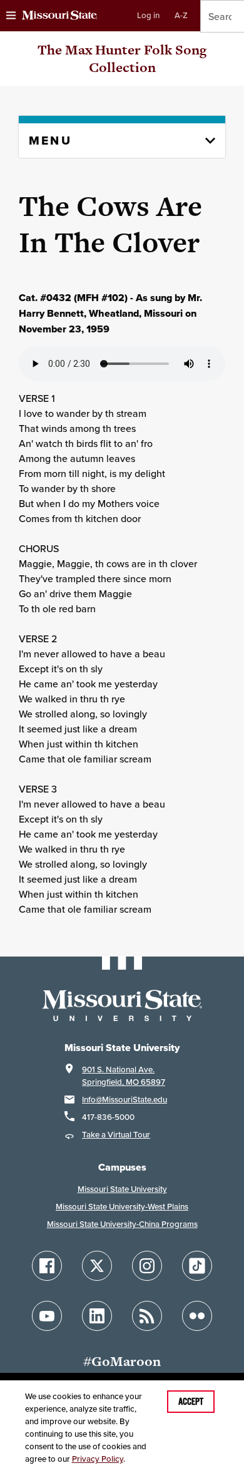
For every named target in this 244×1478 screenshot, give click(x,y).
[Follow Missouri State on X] (97, 1266)
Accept (190, 1401)
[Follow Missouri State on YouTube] (47, 1316)
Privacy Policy (97, 1459)
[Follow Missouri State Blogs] (147, 1316)
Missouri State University (122, 1189)
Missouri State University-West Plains (122, 1207)
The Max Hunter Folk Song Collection (122, 58)
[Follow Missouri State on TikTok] (197, 1266)
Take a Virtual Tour (116, 1135)
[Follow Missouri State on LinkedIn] (97, 1316)
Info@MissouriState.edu (124, 1100)
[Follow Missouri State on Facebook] (47, 1266)
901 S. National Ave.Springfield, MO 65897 (123, 1076)
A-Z (181, 15)
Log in (148, 15)
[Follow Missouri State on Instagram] (147, 1266)
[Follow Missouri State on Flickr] (197, 1316)
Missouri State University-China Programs (122, 1224)
